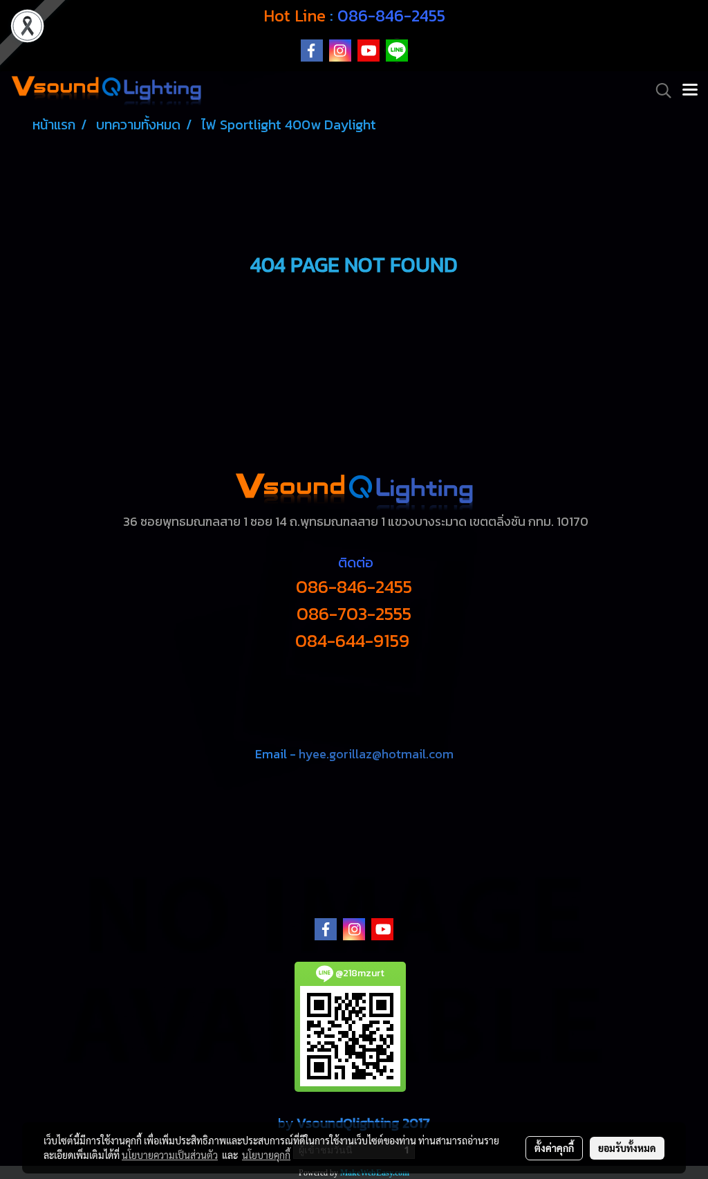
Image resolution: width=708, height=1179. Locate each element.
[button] (659, 90)
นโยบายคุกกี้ (266, 1155)
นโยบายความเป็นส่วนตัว (170, 1155)
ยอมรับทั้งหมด (627, 1148)
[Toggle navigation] (690, 90)
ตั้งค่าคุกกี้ (554, 1148)
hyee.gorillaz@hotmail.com (376, 753)
